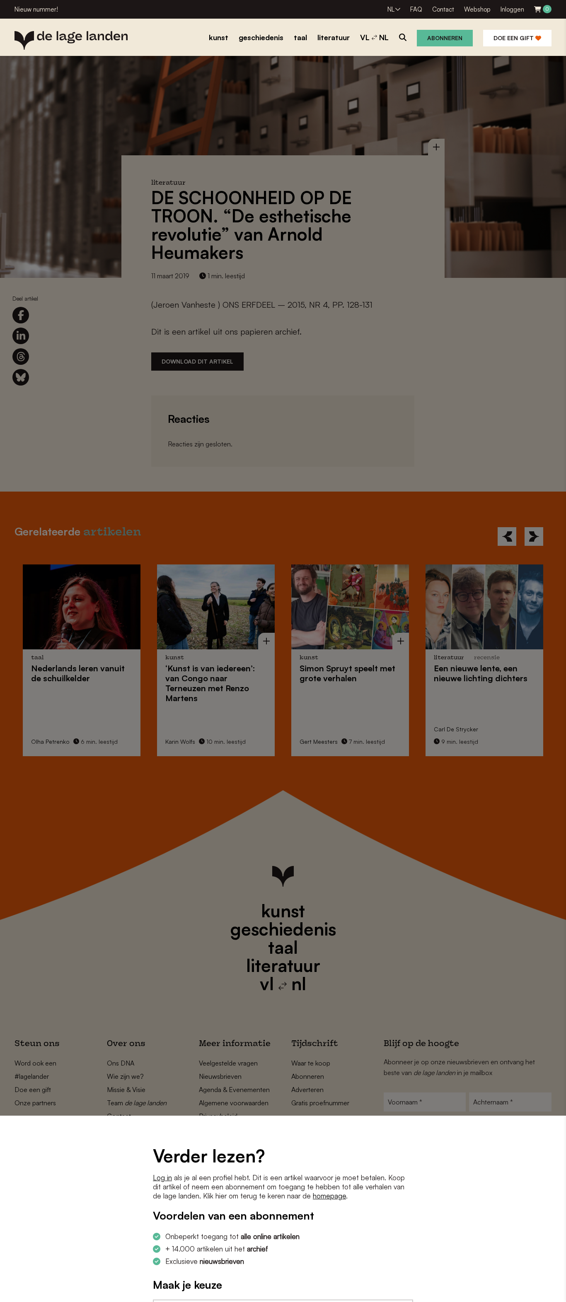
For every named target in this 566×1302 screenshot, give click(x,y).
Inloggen (512, 9)
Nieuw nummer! (36, 9)
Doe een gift (514, 37)
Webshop (477, 9)
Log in (162, 1177)
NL (390, 9)
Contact (443, 9)
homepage (329, 1195)
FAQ (416, 9)
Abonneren (444, 37)
